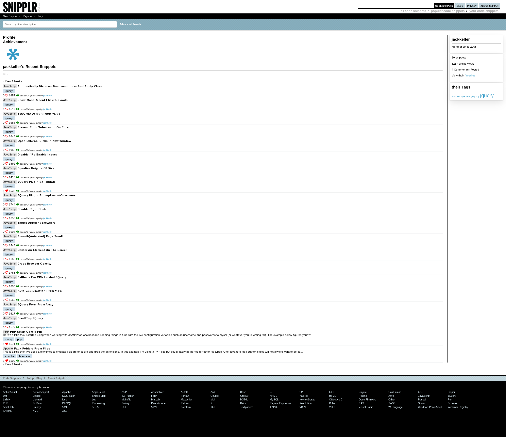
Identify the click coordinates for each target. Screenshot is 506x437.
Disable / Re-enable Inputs (37, 154)
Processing (98, 403)
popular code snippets (448, 11)
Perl (450, 399)
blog (460, 5)
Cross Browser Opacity (35, 263)
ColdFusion (394, 392)
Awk (213, 392)
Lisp (64, 399)
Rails (243, 403)
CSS (420, 392)
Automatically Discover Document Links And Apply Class (60, 86)
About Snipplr (56, 378)
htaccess (456, 96)
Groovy (244, 395)
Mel (213, 399)
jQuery (452, 395)
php (477, 96)
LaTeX (6, 399)
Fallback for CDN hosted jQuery (42, 277)
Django (37, 395)
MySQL (274, 399)
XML (35, 410)
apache (464, 96)
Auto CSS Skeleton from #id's (40, 290)
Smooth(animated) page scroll (40, 236)
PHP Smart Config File (26, 331)
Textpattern (246, 407)
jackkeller (47, 95)
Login (41, 16)
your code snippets (483, 11)
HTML (332, 395)
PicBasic (38, 403)
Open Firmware (367, 399)
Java (391, 395)
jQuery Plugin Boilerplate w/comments (47, 195)
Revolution (305, 403)
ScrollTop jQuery (30, 318)
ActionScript (10, 392)
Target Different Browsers (37, 222)
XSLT (65, 410)
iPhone (363, 395)
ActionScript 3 (41, 392)
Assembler (157, 392)
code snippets (444, 5)
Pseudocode (158, 403)
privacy (472, 5)
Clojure (363, 392)
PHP (6, 331)
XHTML (7, 410)
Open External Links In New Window (44, 140)
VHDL (332, 407)
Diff (5, 395)
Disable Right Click (32, 209)
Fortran (185, 395)
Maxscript (186, 399)
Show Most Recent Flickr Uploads (43, 100)
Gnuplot (215, 395)
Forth (154, 395)
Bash (243, 392)
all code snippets (413, 11)
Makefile (126, 399)
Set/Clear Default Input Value (39, 113)
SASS (392, 403)
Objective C (336, 399)
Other (391, 399)
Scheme (452, 403)
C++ (331, 392)
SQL (124, 407)
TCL (213, 407)
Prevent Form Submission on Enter (44, 127)
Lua (94, 399)
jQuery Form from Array (36, 304)
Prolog (125, 403)
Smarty (37, 407)
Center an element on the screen (43, 249)
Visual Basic (366, 407)
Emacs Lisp (99, 395)
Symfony (186, 407)
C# (301, 392)
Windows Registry (458, 407)
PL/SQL (66, 403)
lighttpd (37, 399)
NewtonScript (307, 399)
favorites (470, 75)
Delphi (451, 392)
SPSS (95, 407)
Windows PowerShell (430, 407)
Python (185, 403)
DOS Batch (68, 395)
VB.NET (304, 407)
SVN (154, 407)
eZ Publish (128, 395)
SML (65, 407)
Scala (421, 403)
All (5, 73)
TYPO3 (274, 407)
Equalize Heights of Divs (36, 168)
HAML (273, 395)
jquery (487, 95)
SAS (361, 403)
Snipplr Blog (34, 378)
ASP (124, 392)
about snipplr (489, 5)
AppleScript (98, 392)
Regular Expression (281, 403)
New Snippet (10, 16)
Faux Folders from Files (32, 348)
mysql (472, 96)
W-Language (395, 407)
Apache (8, 348)
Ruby (332, 403)
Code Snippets (12, 378)
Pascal (422, 399)
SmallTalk (8, 407)
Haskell (303, 395)
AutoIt (184, 392)
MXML (244, 399)
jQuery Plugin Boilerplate (37, 181)
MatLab (155, 399)
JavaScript (9, 86)
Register (27, 16)
